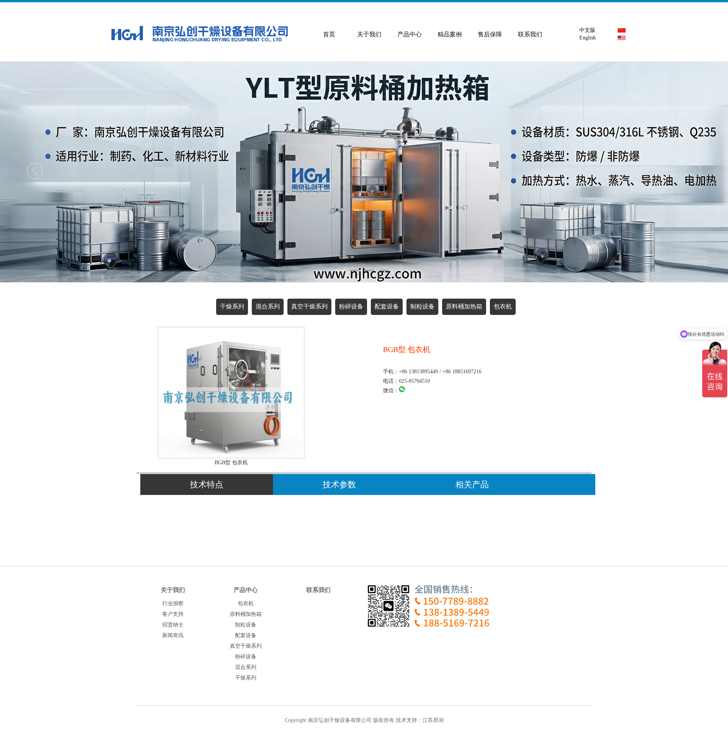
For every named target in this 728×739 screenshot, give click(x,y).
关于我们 (369, 34)
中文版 (585, 30)
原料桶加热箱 (464, 306)
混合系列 (268, 306)
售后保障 (490, 34)
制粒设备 (422, 306)
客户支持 (173, 614)
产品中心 (409, 34)
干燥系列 (232, 306)
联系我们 (530, 34)
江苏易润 (433, 720)
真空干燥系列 (309, 306)
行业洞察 (173, 603)
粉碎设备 (351, 306)
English (586, 38)
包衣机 (503, 306)
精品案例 (450, 34)
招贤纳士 (173, 625)
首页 (329, 34)
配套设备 (387, 306)
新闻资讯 (173, 635)
